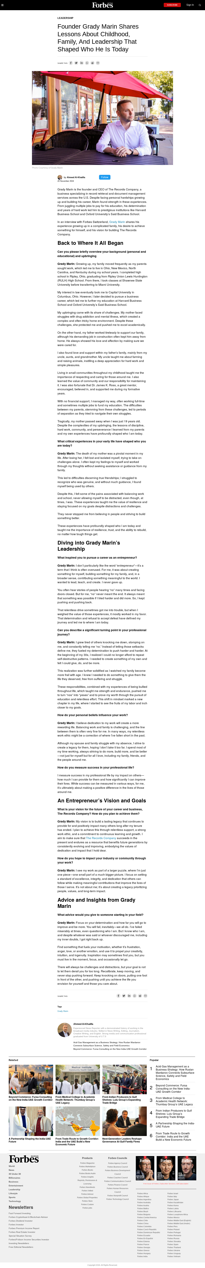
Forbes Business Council (117, 1167)
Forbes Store (87, 1201)
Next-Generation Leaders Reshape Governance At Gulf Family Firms (122, 1140)
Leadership (65, 18)
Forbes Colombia (144, 1226)
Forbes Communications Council (117, 1181)
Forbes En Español (145, 1238)
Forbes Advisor (87, 1194)
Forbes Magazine (87, 1163)
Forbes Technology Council (117, 1199)
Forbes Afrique (143, 1196)
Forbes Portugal (174, 1232)
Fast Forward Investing (20, 1213)
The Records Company (101, 838)
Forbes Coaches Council (117, 1178)
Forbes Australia (144, 1202)
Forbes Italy (172, 1196)
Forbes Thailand (174, 1247)
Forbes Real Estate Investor (22, 1232)
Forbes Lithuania (174, 1211)
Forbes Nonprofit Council (117, 1196)
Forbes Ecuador (143, 1235)
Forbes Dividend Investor (21, 1221)
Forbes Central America (147, 1217)
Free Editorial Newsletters (21, 1247)
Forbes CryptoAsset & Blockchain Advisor (28, 1217)
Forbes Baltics (143, 1208)
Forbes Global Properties (87, 1198)
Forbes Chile (142, 1220)
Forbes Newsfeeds (87, 1187)
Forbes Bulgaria (143, 1214)
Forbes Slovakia (174, 1241)
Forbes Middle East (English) (179, 1220)
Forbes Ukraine (173, 1250)
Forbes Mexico (173, 1217)
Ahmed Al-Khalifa (76, 177)
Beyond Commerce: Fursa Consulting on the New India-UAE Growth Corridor (110, 1049)
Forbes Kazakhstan (175, 1202)
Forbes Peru (172, 1226)
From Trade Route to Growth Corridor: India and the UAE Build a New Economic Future (77, 1141)
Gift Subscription (182, 1184)
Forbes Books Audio (87, 1173)
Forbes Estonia (143, 1241)
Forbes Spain (172, 1244)
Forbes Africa (142, 1193)
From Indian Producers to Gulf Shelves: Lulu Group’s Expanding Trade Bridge (121, 1099)
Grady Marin (117, 222)
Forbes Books (87, 1170)
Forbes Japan (173, 1199)
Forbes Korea (173, 1205)
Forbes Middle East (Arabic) (178, 1223)
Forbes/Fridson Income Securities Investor (29, 1239)
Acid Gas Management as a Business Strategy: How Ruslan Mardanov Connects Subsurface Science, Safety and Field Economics (106, 1044)
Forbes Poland (173, 1229)
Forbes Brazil (142, 1211)
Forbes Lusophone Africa (177, 1214)
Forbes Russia (173, 1238)
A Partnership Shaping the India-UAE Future (30, 1140)
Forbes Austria (143, 1205)
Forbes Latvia (173, 1208)
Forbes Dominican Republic (148, 1232)
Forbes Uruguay (174, 1253)
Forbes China (142, 1223)
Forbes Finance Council (117, 1185)
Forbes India (142, 1256)
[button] (200, 5)
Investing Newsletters (19, 1243)
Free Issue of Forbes (151, 1184)
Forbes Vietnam (173, 1256)
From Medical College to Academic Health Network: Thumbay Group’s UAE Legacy (75, 1099)
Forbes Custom (87, 1204)
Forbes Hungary (144, 1253)
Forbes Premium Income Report (24, 1228)
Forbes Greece (143, 1250)
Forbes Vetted (87, 1191)
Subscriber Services (167, 1184)
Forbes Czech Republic (147, 1229)
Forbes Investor (16, 1224)
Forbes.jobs (87, 1208)
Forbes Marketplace (87, 1167)
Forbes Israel (172, 1193)
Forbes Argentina (144, 1199)
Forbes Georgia (143, 1247)
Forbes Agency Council (117, 1163)
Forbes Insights (87, 1177)
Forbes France (143, 1244)
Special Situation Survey (20, 1236)
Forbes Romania (174, 1235)
